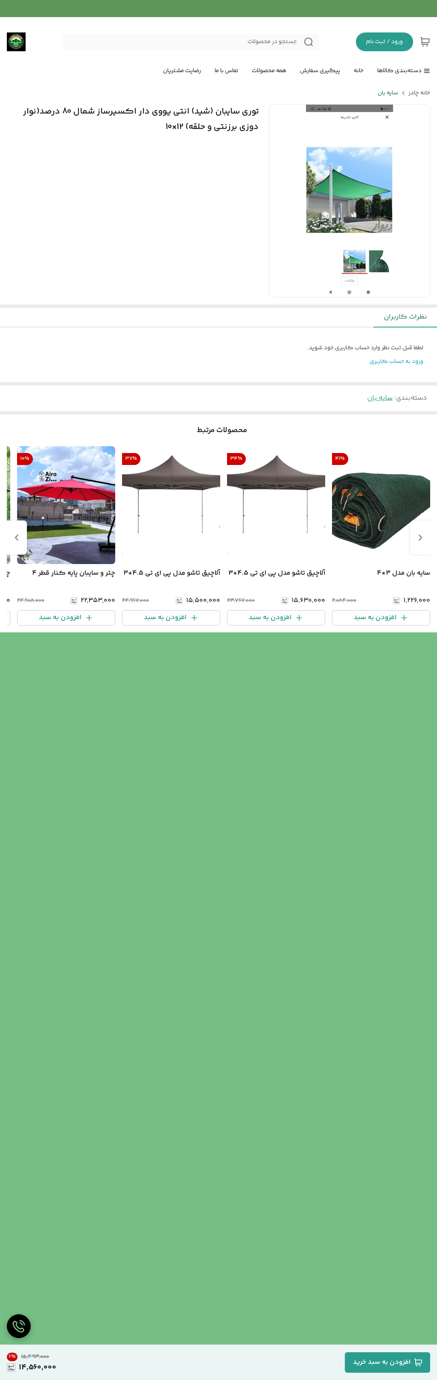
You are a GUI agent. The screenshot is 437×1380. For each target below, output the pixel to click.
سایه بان (388, 93)
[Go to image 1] (353, 288)
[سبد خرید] (425, 42)
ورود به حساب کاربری (396, 361)
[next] (16, 537)
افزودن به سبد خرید (382, 1362)
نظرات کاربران (405, 317)
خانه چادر (419, 93)
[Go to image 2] (342, 288)
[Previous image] (281, 201)
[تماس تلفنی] (19, 1326)
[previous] (420, 537)
